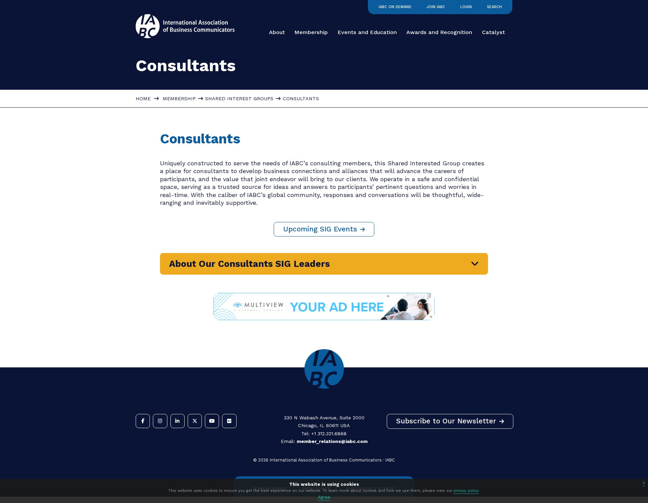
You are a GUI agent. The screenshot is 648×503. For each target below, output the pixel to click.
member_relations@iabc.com (332, 441)
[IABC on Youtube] (212, 421)
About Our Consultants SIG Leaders (249, 263)
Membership (311, 32)
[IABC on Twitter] (195, 421)
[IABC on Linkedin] (177, 421)
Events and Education (367, 32)
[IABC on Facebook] (143, 421)
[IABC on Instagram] (160, 421)
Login (466, 7)
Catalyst (493, 32)
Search (494, 7)
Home (143, 98)
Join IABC (436, 7)
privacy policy (466, 490)
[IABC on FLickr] (229, 421)
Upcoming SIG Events (320, 229)
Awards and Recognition (439, 32)
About (277, 32)
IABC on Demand (395, 7)
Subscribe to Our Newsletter (446, 421)
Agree (324, 497)
